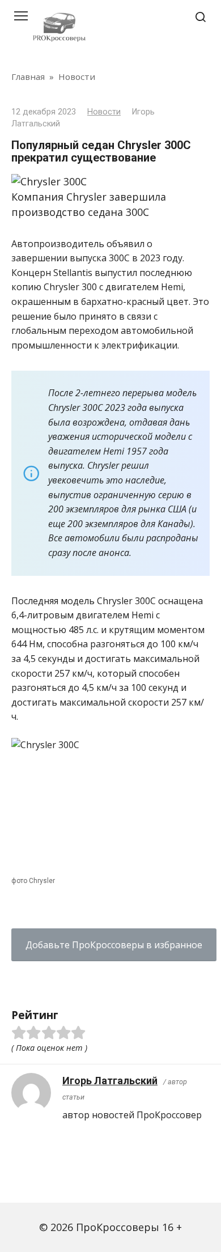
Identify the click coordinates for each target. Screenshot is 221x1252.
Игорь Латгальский (110, 1081)
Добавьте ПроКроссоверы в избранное (114, 945)
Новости (104, 112)
